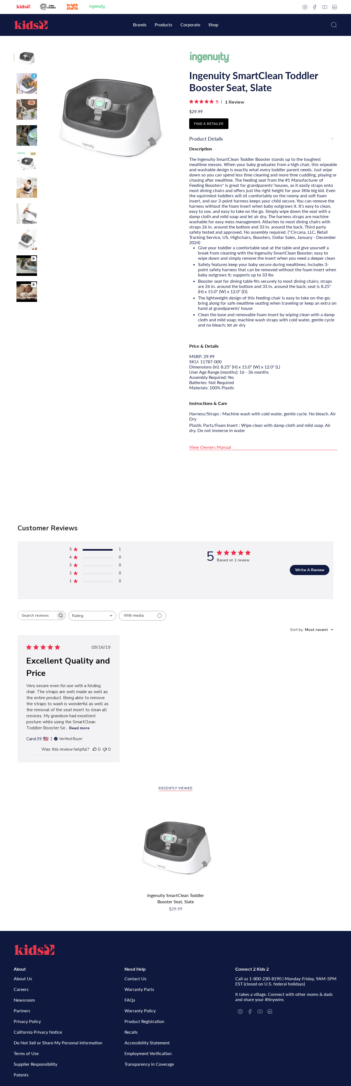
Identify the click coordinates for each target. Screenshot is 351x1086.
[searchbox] (37, 615)
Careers (21, 989)
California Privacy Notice (38, 1031)
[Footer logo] (34, 950)
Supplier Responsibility (35, 1064)
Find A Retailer (208, 123)
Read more (79, 728)
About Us (23, 978)
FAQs (129, 999)
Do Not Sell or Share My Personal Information (58, 1042)
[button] (140, 25)
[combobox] (92, 616)
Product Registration (144, 1021)
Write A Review (309, 570)
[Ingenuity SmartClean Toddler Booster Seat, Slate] (175, 845)
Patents (21, 1074)
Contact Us (135, 978)
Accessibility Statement (147, 1042)
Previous (42, 113)
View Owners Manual (210, 447)
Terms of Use (26, 1053)
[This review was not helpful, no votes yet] (105, 749)
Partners (22, 1010)
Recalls (131, 1031)
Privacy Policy (27, 1021)
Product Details (206, 139)
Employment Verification (148, 1053)
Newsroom (24, 999)
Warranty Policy (140, 1010)
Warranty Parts (139, 989)
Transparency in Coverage (149, 1064)
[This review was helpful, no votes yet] (95, 749)
